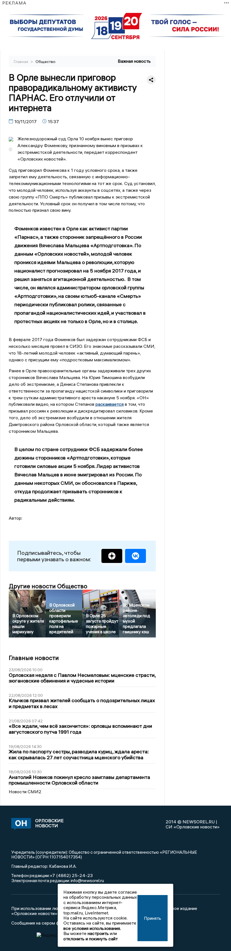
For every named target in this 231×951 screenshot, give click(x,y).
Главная (21, 61)
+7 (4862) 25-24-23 (71, 875)
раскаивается (109, 404)
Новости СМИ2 (25, 791)
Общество (45, 61)
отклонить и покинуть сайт (90, 938)
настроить (98, 933)
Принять (152, 918)
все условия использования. (92, 928)
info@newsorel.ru (87, 880)
